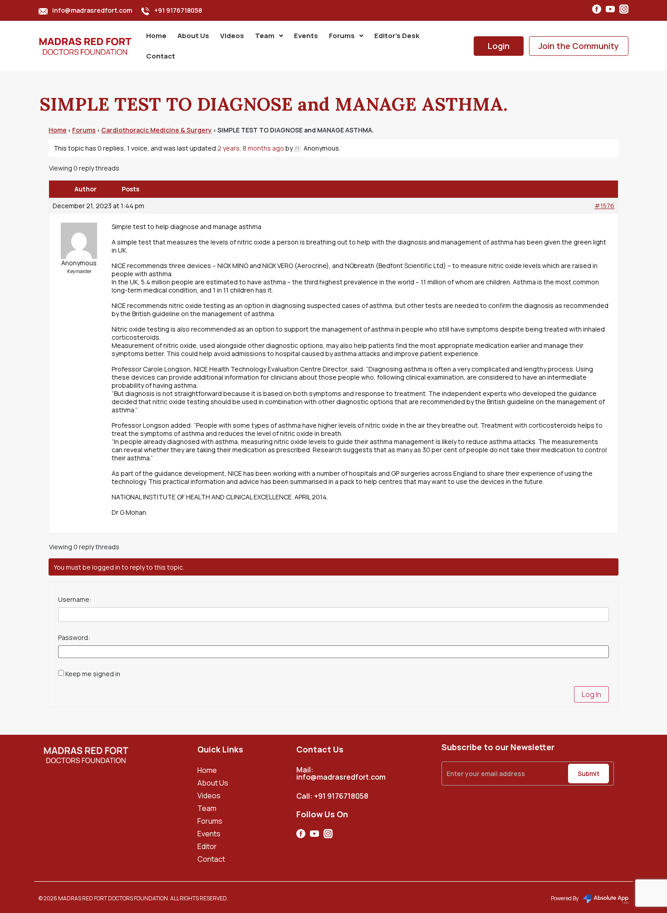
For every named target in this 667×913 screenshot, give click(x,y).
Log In (591, 694)
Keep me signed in (92, 674)
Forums (342, 35)
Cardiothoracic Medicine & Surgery (156, 130)
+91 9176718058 (178, 10)
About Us (193, 35)
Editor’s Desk (396, 35)
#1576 (604, 206)
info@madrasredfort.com (92, 10)
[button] (269, 35)
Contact (160, 56)
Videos (232, 35)
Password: (74, 638)
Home (156, 35)
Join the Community (579, 45)
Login (499, 45)
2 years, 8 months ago (250, 148)
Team (265, 35)
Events (306, 35)
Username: (74, 599)
